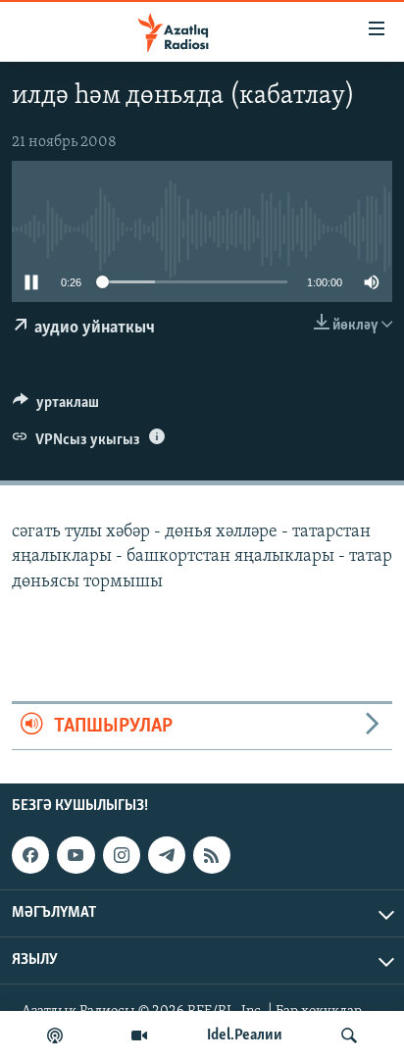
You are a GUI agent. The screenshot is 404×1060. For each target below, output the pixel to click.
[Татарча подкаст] (54, 1035)
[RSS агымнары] (211, 855)
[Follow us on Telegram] (166, 855)
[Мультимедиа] (139, 1035)
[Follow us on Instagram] (121, 855)
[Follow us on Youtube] (75, 855)
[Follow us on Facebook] (30, 855)
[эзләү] (349, 1035)
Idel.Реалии (244, 1035)
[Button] (56, 407)
